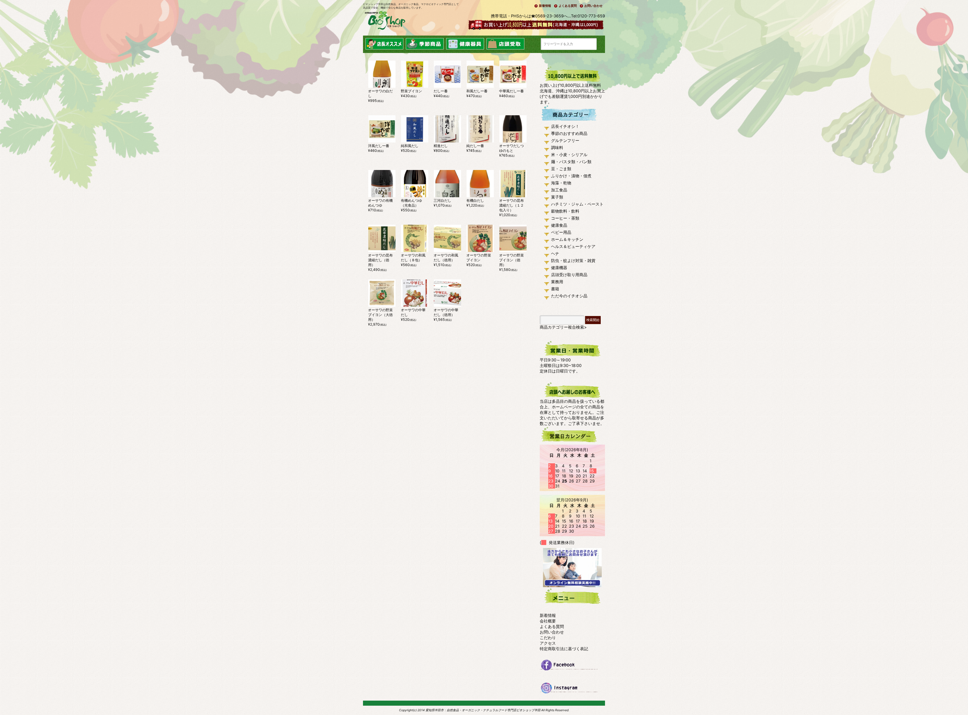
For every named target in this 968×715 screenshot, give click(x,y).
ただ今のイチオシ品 (569, 295)
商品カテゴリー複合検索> (563, 327)
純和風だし (409, 146)
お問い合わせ (593, 6)
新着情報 (545, 6)
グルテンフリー (565, 140)
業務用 (557, 281)
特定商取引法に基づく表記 (564, 648)
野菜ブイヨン (411, 91)
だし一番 (441, 91)
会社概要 (548, 620)
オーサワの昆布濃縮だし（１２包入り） (511, 205)
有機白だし (475, 200)
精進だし (442, 146)
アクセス (548, 643)
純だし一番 (477, 146)
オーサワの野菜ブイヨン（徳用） (511, 260)
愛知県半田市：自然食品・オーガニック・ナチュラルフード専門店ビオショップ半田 (483, 710)
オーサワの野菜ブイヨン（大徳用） (380, 315)
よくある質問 (568, 6)
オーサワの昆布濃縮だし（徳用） (380, 260)
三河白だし (442, 200)
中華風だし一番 (511, 91)
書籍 (555, 288)
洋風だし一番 (378, 146)
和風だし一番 (477, 91)
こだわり (548, 637)
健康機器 (559, 267)
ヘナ (555, 253)
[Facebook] (572, 667)
